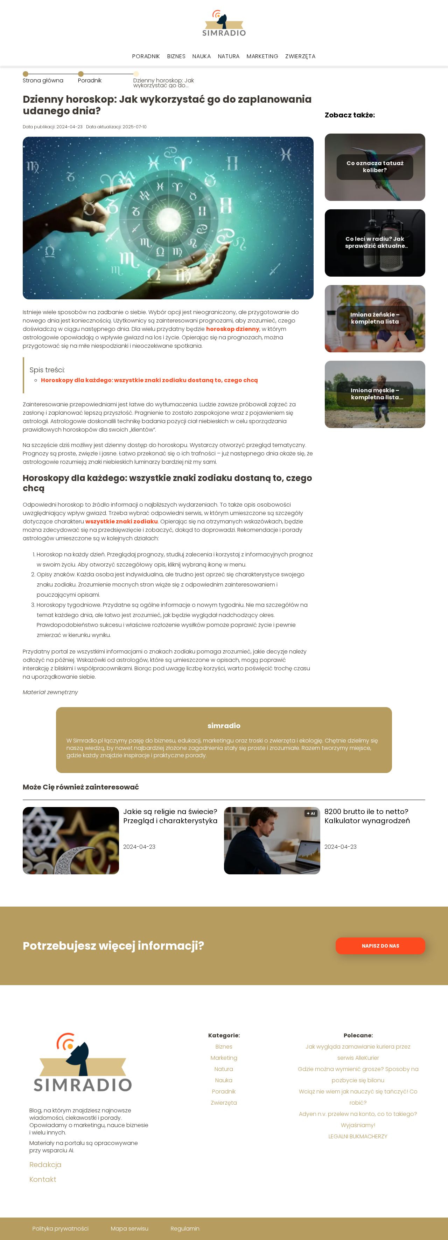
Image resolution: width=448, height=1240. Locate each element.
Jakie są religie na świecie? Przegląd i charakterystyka (170, 816)
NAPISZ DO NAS (380, 946)
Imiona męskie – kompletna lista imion (375, 394)
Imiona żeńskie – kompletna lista (375, 318)
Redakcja (45, 1164)
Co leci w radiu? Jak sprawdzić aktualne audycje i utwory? (375, 243)
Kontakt (42, 1179)
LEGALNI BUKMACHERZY (358, 1136)
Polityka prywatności (61, 1229)
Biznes (176, 56)
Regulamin (185, 1229)
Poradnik (146, 56)
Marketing (262, 56)
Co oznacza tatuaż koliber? (375, 167)
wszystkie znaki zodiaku (121, 521)
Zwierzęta (300, 56)
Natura (229, 56)
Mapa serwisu (129, 1229)
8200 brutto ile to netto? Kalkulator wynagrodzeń (367, 816)
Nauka (201, 56)
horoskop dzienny (232, 329)
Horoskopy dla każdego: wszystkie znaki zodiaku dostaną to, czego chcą (149, 380)
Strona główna (43, 80)
